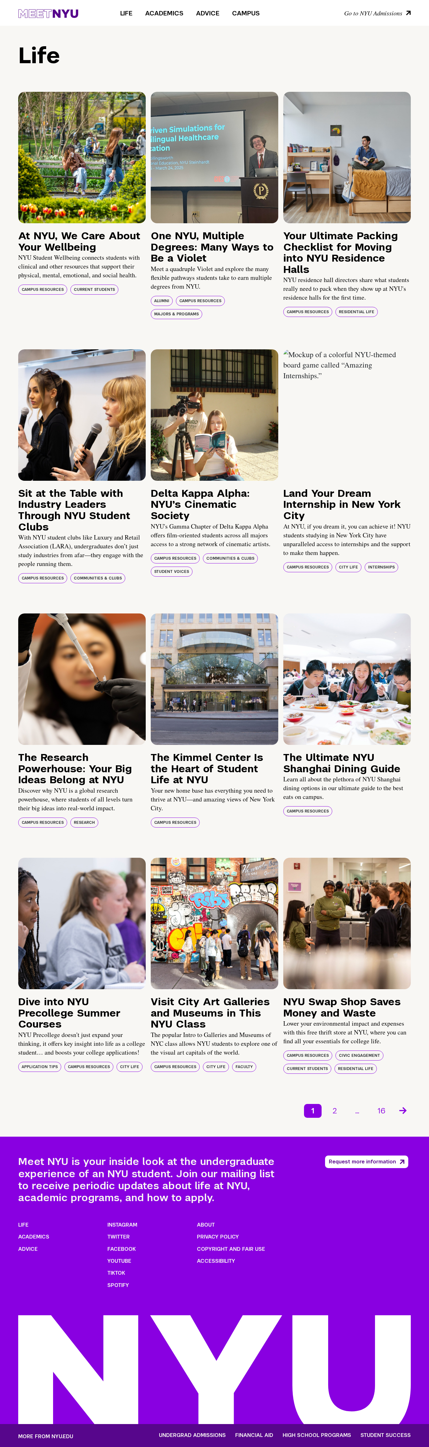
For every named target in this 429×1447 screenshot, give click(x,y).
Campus (246, 13)
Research (84, 822)
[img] (82, 157)
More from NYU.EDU (45, 1436)
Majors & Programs (176, 314)
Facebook (121, 1249)
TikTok (116, 1273)
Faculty (244, 1066)
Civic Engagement (359, 1055)
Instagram (122, 1225)
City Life (348, 567)
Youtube (119, 1261)
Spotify (118, 1285)
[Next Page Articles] (403, 1110)
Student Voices (171, 571)
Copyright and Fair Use (231, 1249)
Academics (164, 13)
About (206, 1225)
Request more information (362, 1161)
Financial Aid (254, 1435)
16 (381, 1111)
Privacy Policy (218, 1237)
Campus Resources (43, 289)
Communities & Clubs (98, 578)
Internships (381, 567)
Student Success (386, 1435)
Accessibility (216, 1261)
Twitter (118, 1237)
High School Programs (317, 1435)
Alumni (161, 300)
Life (126, 13)
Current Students (94, 289)
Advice (208, 13)
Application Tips (40, 1066)
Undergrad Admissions (192, 1435)
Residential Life (356, 311)
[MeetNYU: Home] (48, 13)
